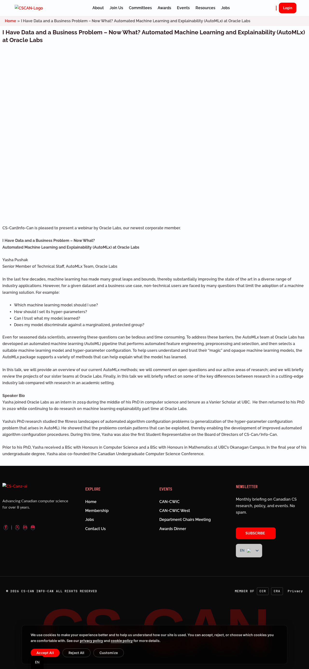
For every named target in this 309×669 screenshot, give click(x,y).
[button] (99, 8)
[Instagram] (11, 527)
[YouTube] (33, 527)
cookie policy (122, 641)
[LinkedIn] (25, 527)
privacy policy (91, 641)
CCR (263, 591)
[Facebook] (6, 527)
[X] (17, 527)
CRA (277, 591)
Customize (108, 653)
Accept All (45, 653)
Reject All (76, 653)
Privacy (295, 591)
